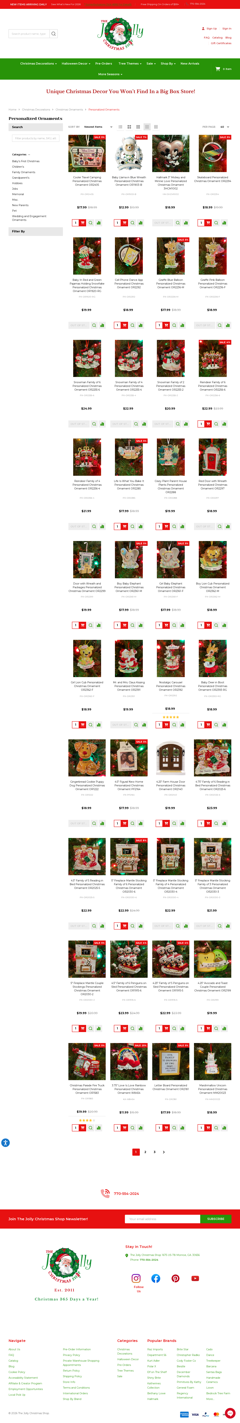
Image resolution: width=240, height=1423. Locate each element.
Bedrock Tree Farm (218, 1393)
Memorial (18, 194)
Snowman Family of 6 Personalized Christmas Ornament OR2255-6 (87, 386)
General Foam (185, 1387)
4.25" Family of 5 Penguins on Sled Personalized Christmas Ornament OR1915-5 (171, 986)
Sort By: (74, 126)
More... (210, 1399)
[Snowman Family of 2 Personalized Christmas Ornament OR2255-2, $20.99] (171, 358)
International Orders (75, 1393)
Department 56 (156, 1355)
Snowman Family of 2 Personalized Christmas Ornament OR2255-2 (170, 386)
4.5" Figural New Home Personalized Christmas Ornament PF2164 (129, 785)
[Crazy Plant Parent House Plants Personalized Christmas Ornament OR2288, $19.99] (171, 457)
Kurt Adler (153, 1360)
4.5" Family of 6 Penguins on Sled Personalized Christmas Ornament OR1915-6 (129, 986)
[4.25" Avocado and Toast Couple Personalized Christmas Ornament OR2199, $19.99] (212, 959)
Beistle (181, 1366)
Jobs (15, 188)
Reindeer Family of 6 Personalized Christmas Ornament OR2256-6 (212, 386)
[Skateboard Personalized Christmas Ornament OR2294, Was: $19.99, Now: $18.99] (212, 153)
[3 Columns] (138, 126)
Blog (228, 37)
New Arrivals (190, 63)
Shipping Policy (72, 1376)
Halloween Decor (75, 63)
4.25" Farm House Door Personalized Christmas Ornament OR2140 (170, 785)
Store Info (69, 1382)
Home (13, 109)
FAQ (206, 37)
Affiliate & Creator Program (25, 1383)
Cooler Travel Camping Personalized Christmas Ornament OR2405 (87, 181)
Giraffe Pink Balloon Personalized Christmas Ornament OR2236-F (212, 283)
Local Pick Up (17, 1394)
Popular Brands (161, 1341)
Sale (150, 63)
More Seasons (109, 74)
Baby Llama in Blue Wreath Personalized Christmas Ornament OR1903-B (129, 181)
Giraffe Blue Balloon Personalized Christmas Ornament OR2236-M (170, 283)
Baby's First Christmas (25, 161)
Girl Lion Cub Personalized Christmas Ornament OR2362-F (87, 686)
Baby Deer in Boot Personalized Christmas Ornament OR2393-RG (212, 686)
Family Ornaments (23, 172)
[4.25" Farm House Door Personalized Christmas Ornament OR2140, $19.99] (171, 758)
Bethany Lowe (156, 1393)
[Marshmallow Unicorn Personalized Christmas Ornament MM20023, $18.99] (212, 1061)
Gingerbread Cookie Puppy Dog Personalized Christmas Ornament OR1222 (87, 785)
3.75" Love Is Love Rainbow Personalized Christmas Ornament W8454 (129, 1089)
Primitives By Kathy (189, 1382)
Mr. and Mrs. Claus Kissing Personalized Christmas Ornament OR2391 (129, 686)
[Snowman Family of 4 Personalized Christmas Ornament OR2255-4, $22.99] (129, 358)
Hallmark (152, 1399)
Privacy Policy (71, 1355)
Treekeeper (213, 1360)
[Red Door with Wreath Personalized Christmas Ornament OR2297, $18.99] (212, 457)
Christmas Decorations (37, 63)
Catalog (217, 37)
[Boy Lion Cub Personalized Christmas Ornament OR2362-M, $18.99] (212, 559)
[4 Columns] (147, 126)
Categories (19, 154)
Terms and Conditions (76, 1387)
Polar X (151, 1366)
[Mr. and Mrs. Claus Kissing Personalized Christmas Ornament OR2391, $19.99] (129, 658)
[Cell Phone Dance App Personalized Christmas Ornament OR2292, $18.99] (129, 256)
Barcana (211, 1366)
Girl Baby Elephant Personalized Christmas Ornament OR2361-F (170, 587)
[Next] (164, 1152)
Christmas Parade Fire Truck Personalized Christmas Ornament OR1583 (87, 1089)
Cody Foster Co (186, 1360)
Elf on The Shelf (157, 1372)
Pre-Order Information (77, 1349)
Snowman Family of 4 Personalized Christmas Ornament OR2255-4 (129, 386)
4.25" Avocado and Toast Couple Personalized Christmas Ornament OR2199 (212, 986)
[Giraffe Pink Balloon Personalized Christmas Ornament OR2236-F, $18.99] (212, 256)
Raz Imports (155, 1349)
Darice (210, 1355)
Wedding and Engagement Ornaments (29, 218)
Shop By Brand (72, 1399)
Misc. (15, 199)
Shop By (167, 63)
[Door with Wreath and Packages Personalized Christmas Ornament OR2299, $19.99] (87, 559)
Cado (209, 1349)
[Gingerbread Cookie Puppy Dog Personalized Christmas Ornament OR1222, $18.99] (87, 758)
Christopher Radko (188, 1355)
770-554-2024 (149, 1259)
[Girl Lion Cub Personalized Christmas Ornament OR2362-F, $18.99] (87, 658)
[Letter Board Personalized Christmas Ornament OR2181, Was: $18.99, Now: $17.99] (171, 1061)
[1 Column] (120, 126)
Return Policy (71, 1370)
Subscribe (215, 1219)
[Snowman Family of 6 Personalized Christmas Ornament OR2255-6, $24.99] (87, 358)
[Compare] (98, 222)
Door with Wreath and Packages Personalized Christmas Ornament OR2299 (87, 587)
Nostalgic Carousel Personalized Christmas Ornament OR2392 (170, 686)
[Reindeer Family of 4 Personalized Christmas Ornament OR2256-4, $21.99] (87, 457)
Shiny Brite (154, 1377)
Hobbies (17, 183)
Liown (210, 1387)
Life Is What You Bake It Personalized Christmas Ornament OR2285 (129, 484)
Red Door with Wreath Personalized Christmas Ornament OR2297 (212, 484)
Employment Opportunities (26, 1389)
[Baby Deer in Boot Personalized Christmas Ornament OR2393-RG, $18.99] (212, 658)
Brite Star (182, 1349)
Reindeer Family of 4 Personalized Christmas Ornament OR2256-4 (87, 484)
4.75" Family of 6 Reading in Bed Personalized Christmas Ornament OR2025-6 (212, 785)
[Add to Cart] (208, 222)
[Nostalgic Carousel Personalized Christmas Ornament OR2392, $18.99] (171, 658)
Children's (18, 166)
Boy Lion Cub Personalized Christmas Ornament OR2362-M (212, 587)
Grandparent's (20, 177)
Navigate (17, 1341)
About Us (14, 1349)
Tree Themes (128, 63)
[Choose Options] (82, 222)
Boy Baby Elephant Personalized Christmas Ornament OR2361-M (129, 587)
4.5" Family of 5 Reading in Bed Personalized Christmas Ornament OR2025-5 (87, 884)
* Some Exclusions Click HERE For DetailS (107, 4)
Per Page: (209, 126)
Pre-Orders (103, 63)
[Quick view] (90, 222)
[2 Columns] (129, 126)
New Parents (20, 205)
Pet (14, 210)
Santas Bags (214, 1372)
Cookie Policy (17, 1372)
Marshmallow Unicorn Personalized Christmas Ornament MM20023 (212, 1089)
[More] (56, 63)
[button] (64, 1283)
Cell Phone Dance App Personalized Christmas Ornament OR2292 (129, 283)
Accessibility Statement (23, 1377)
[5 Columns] (156, 126)
